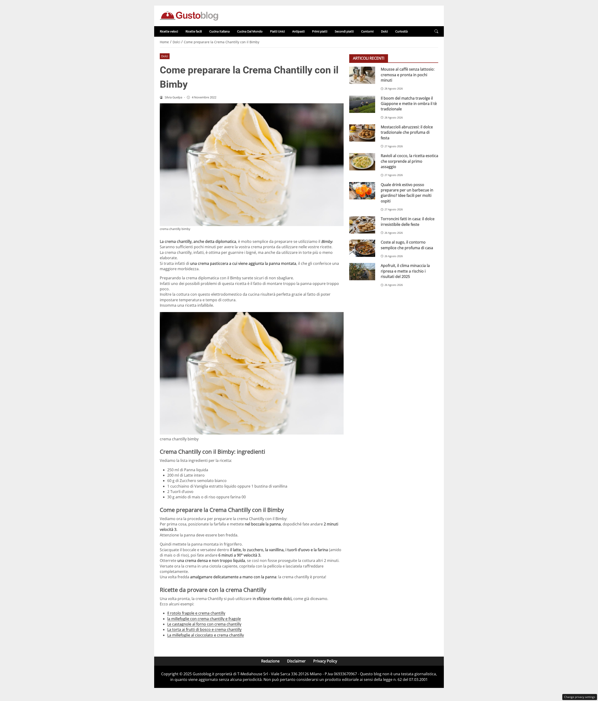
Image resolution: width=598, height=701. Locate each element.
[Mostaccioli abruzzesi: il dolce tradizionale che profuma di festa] (362, 132)
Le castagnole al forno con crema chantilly (204, 624)
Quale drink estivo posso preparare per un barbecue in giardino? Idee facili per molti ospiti (407, 192)
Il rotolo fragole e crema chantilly (196, 613)
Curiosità (401, 31)
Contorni (367, 31)
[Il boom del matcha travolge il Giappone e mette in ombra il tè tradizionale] (362, 104)
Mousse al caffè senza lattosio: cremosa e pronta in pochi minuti (407, 75)
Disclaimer (296, 661)
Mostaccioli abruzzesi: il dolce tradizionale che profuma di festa (407, 132)
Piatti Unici (277, 31)
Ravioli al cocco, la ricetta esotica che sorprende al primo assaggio (409, 161)
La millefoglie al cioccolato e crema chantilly (205, 635)
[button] (436, 31)
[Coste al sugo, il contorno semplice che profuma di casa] (362, 248)
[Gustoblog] (189, 15)
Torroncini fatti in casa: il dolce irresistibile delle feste (407, 221)
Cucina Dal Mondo (250, 31)
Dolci (384, 31)
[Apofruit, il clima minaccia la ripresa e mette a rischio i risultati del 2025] (362, 271)
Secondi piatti (344, 31)
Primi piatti (319, 31)
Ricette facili (193, 31)
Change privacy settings (579, 697)
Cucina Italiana (219, 31)
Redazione (270, 661)
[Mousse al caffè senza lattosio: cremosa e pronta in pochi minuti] (362, 75)
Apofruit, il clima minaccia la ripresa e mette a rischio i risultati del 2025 (405, 271)
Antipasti (298, 31)
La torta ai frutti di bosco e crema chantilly (204, 629)
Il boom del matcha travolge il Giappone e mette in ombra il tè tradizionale (409, 103)
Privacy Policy (325, 661)
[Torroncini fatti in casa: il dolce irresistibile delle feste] (362, 225)
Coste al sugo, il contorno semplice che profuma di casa (407, 245)
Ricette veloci (169, 31)
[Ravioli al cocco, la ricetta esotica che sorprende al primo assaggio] (362, 161)
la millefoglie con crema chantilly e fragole (204, 618)
